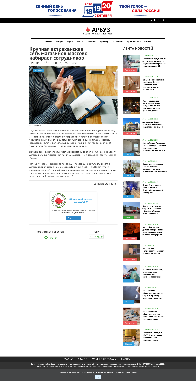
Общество (91, 41)
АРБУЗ (98, 30)
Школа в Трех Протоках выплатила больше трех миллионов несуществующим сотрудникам (153, 84)
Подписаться (73, 218)
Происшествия (134, 41)
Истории (60, 41)
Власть (80, 41)
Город (70, 41)
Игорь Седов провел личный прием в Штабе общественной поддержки (152, 189)
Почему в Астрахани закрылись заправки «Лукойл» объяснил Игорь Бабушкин (151, 210)
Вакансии (126, 359)
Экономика (118, 41)
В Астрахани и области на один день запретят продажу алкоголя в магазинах (152, 294)
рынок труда (96, 236)
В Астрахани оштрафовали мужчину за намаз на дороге (153, 250)
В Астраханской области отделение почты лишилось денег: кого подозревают (153, 315)
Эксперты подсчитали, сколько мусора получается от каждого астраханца (152, 273)
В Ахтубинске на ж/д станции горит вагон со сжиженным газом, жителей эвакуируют (152, 231)
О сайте (82, 359)
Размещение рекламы (104, 359)
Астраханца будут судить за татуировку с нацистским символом (153, 124)
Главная (48, 41)
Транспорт (104, 41)
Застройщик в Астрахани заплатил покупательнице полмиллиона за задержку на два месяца (154, 147)
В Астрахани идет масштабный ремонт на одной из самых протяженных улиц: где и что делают (151, 106)
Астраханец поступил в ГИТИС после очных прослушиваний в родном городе (152, 336)
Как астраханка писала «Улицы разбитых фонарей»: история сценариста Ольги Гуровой (154, 168)
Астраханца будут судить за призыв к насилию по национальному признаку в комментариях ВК (154, 62)
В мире (147, 41)
